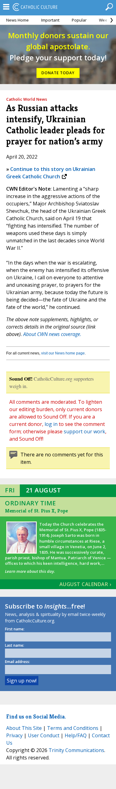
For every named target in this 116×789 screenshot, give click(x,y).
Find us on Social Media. (36, 716)
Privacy (14, 735)
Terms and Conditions (72, 728)
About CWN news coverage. (52, 334)
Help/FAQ (76, 735)
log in (51, 424)
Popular (79, 20)
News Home (17, 20)
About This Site (24, 728)
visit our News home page (63, 353)
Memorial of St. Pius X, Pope (36, 511)
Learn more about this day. (30, 571)
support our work (84, 431)
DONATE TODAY (58, 72)
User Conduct (43, 735)
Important (50, 20)
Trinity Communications (76, 750)
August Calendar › (85, 584)
